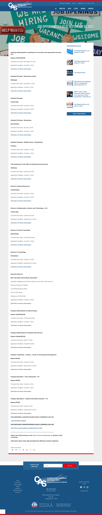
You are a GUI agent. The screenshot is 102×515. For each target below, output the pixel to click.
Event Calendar (18, 484)
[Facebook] (88, 3)
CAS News (24, 45)
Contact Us (81, 3)
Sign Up (70, 465)
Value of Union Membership (41, 435)
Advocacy (17, 488)
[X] (84, 487)
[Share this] (16, 450)
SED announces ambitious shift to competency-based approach (82, 83)
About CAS (18, 482)
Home (17, 480)
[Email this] (12, 450)
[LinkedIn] (93, 3)
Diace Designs (74, 511)
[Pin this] (27, 450)
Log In (74, 3)
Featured (35, 45)
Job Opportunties (79, 72)
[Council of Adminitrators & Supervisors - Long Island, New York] (20, 5)
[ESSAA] (51, 505)
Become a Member (65, 3)
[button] (86, 3)
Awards (18, 486)
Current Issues (30, 45)
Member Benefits (17, 490)
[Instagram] (91, 3)
